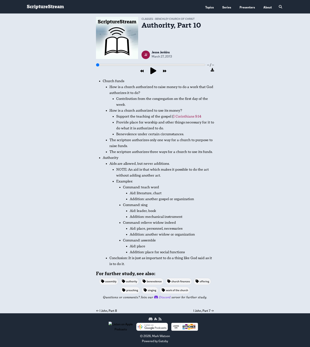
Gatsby (163, 341)
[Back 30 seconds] (142, 71)
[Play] (153, 71)
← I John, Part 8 (106, 311)
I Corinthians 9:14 (187, 116)
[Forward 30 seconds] (164, 71)
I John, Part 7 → (203, 311)
